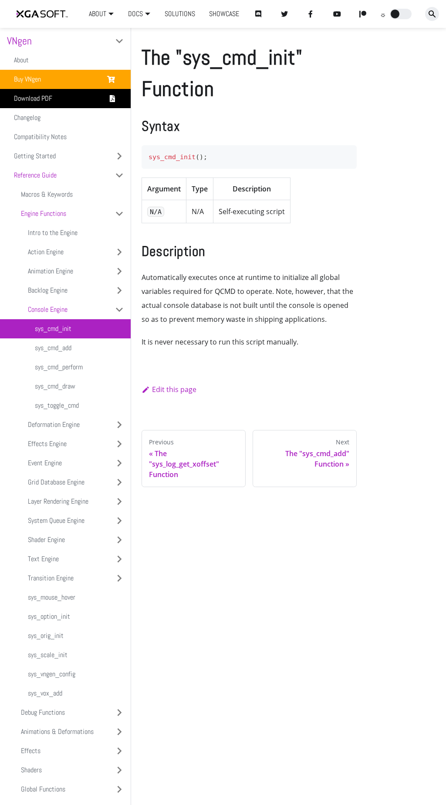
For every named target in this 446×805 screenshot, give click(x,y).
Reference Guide (35, 175)
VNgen (19, 41)
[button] (401, 14)
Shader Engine (46, 539)
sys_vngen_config (51, 674)
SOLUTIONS (180, 13)
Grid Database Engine (56, 482)
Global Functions (43, 789)
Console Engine (48, 309)
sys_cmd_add (53, 347)
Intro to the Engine (53, 232)
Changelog (27, 117)
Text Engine (43, 558)
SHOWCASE (224, 13)
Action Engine (46, 251)
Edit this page (174, 389)
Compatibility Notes (40, 136)
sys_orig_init (46, 635)
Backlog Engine (48, 290)
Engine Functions (43, 213)
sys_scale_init (48, 654)
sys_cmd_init (53, 328)
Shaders (31, 769)
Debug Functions (43, 712)
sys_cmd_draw (55, 386)
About (21, 60)
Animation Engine (50, 271)
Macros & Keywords (47, 194)
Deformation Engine (54, 424)
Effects (31, 750)
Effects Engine (47, 443)
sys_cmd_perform (59, 367)
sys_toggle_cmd (57, 405)
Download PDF (33, 98)
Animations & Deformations (57, 731)
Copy (343, 154)
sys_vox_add (45, 693)
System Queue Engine (56, 520)
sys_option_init (49, 616)
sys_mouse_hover (51, 597)
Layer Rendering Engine (58, 501)
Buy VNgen (27, 79)
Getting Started (35, 155)
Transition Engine (51, 578)
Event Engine (45, 462)
